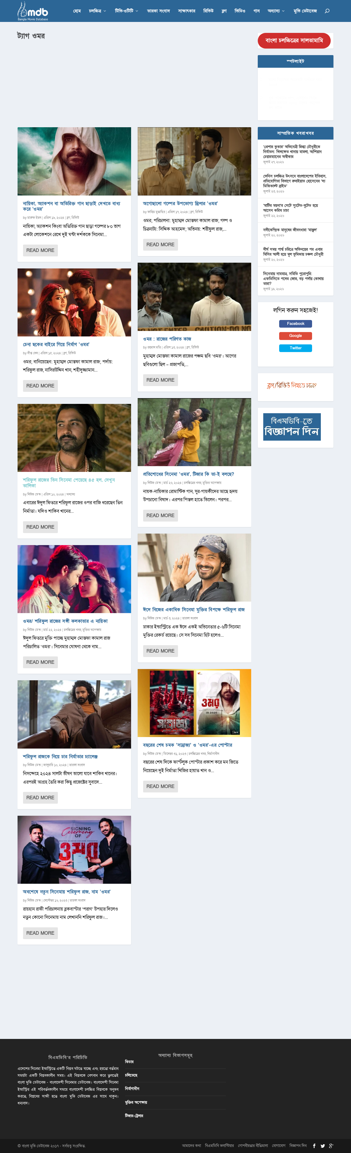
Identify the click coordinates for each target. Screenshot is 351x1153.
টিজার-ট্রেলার (134, 1115)
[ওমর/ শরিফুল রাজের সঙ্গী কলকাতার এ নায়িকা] (74, 579)
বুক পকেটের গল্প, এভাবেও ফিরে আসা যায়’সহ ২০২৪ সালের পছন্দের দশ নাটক (294, 103)
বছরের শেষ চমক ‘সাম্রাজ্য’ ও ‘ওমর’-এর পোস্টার (187, 745)
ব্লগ (224, 11)
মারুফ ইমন (34, 218)
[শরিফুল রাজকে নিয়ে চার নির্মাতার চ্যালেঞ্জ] (74, 714)
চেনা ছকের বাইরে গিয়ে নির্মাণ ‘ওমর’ (56, 344)
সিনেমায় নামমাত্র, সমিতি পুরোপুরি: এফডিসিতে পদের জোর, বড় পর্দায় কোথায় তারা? (293, 278)
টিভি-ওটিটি (124, 11)
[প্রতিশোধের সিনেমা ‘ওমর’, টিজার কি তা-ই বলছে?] (194, 432)
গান (257, 11)
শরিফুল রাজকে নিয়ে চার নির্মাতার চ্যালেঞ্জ (60, 756)
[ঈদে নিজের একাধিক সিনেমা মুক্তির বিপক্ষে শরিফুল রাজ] (194, 568)
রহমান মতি (154, 347)
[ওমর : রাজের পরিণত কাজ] (194, 297)
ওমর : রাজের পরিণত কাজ (167, 339)
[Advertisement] (134, 82)
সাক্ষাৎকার (186, 11)
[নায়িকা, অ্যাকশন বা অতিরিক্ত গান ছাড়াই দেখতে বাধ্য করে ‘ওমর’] (74, 161)
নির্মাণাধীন (213, 754)
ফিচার (129, 1061)
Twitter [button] (296, 348)
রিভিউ (208, 11)
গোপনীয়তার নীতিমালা (253, 1145)
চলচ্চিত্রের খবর (72, 630)
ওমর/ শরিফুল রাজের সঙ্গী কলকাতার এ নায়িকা (65, 621)
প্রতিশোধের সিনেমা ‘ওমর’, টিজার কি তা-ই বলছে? (188, 474)
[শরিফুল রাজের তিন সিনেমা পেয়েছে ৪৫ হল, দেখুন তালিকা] (74, 438)
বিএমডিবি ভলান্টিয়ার (219, 1145)
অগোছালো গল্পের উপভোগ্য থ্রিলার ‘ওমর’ (180, 203)
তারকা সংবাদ (158, 11)
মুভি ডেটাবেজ (305, 11)
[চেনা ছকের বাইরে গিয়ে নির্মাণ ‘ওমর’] (74, 302)
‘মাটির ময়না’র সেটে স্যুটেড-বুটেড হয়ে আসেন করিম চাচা (290, 208)
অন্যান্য (274, 11)
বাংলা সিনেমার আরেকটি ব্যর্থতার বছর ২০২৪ (295, 82)
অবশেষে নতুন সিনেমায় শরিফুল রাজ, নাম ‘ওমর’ (67, 892)
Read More (40, 250)
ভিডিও (240, 11)
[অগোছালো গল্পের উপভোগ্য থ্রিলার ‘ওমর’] (194, 161)
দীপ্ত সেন (32, 353)
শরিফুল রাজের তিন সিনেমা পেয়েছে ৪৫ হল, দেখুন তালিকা (69, 483)
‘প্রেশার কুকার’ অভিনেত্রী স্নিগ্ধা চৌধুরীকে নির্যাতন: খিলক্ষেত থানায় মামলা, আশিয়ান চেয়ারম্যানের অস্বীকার (292, 151)
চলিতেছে (131, 1075)
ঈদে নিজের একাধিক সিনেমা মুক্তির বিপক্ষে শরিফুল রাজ (194, 610)
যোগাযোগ (278, 1145)
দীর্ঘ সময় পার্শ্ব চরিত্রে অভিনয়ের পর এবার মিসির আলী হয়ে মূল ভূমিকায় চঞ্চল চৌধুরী (293, 252)
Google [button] (295, 335)
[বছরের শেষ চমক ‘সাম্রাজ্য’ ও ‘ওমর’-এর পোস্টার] (194, 703)
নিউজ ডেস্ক (34, 494)
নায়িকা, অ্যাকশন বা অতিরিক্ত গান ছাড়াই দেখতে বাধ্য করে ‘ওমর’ (71, 206)
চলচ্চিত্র (95, 11)
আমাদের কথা (191, 1145)
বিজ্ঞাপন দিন (298, 1145)
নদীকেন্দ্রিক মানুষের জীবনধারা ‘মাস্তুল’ (290, 230)
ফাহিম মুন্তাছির (156, 212)
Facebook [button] (295, 323)
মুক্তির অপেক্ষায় (92, 630)
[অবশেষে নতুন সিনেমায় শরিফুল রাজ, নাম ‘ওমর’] (74, 850)
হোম (77, 11)
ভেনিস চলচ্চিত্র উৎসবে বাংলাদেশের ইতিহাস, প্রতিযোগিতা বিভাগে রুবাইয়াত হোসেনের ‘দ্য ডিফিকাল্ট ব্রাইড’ (294, 181)
